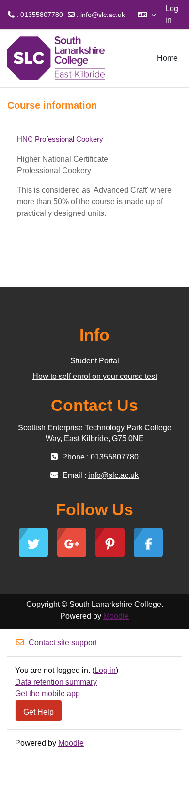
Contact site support (63, 643)
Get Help (38, 711)
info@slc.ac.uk (102, 14)
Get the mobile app (47, 693)
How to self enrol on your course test (94, 376)
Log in (171, 14)
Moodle (116, 616)
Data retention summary (56, 682)
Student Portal (94, 361)
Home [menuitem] (167, 58)
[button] (146, 14)
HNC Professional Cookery (60, 139)
